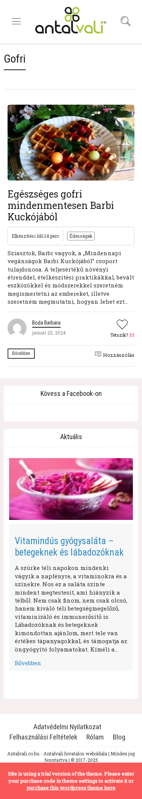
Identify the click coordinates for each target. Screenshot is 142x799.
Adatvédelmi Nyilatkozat (67, 726)
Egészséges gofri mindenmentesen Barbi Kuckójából (61, 205)
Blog (119, 737)
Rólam (95, 737)
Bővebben (21, 353)
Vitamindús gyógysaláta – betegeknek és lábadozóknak (69, 546)
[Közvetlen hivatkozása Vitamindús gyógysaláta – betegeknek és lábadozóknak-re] (71, 489)
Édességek (80, 236)
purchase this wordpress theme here (71, 787)
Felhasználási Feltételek (43, 737)
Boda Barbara (46, 323)
